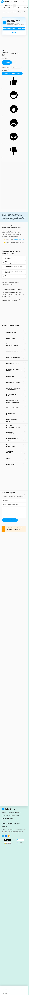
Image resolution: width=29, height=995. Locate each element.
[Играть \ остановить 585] (24, 464)
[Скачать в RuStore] (20, 843)
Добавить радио (14, 815)
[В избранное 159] (21, 332)
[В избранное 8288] (21, 351)
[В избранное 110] (21, 338)
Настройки (5, 815)
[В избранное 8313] (21, 433)
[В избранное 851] (21, 376)
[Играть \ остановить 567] (24, 445)
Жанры (15, 11)
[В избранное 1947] (21, 439)
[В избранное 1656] (21, 408)
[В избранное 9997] (21, 452)
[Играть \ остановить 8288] (24, 351)
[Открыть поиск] (25, 1)
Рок (14, 7)
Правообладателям (7, 818)
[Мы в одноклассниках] (9, 836)
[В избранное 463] (21, 389)
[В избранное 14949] (21, 426)
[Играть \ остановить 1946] (24, 401)
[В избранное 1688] (21, 370)
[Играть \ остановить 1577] (24, 420)
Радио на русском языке (14, 227)
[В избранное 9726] (21, 382)
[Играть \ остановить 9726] (24, 382)
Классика (20, 11)
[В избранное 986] (21, 458)
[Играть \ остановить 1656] (24, 407)
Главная (4, 812)
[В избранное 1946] (21, 401)
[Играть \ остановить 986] (24, 458)
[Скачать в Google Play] (20, 839)
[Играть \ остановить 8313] (24, 433)
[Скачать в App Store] (7, 839)
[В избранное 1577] (21, 420)
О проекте (11, 812)
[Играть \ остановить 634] (24, 414)
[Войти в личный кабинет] (14, 5)
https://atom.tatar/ (19, 239)
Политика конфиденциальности (11, 823)
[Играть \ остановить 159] (24, 332)
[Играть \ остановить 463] (24, 388)
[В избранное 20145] (21, 395)
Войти (14, 32)
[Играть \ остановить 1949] (24, 344)
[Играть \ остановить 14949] (24, 426)
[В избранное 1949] (21, 344)
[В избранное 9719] (21, 363)
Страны (3, 7)
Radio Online (10, 809)
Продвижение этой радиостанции (12, 289)
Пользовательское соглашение (11, 821)
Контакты (4, 826)
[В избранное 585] (21, 464)
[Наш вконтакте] (6, 836)
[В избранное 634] (21, 414)
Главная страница (7, 11)
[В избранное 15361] (21, 357)
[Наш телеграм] (3, 836)
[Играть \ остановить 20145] (24, 395)
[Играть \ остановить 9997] (24, 452)
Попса (9, 7)
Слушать (7, 62)
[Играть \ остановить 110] (24, 338)
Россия (4, 227)
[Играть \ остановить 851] (24, 376)
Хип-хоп (19, 7)
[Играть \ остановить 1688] (24, 370)
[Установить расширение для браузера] (7, 843)
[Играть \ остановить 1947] (24, 439)
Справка (17, 812)
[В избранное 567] (21, 445)
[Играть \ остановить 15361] (24, 357)
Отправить (9, 520)
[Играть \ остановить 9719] (24, 363)
